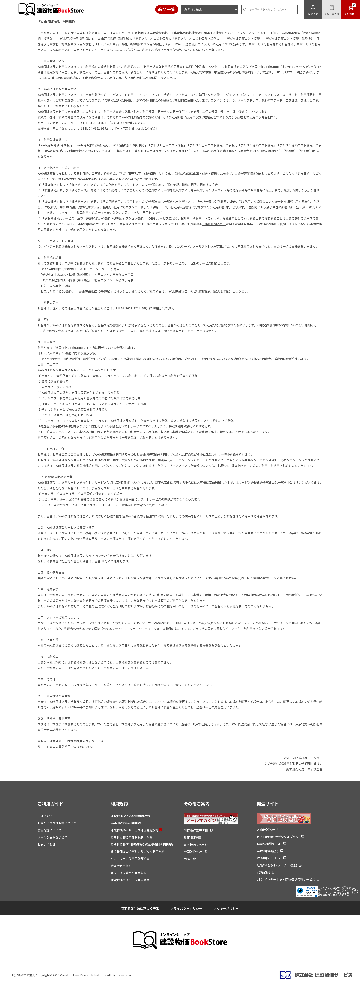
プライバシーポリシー (186, 908)
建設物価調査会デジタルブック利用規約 (138, 851)
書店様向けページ (196, 844)
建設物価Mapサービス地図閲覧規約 (135, 830)
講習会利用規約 (121, 865)
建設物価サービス (269, 858)
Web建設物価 (266, 829)
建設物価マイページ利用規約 (130, 880)
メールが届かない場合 (53, 837)
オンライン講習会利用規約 (129, 873)
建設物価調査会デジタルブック (278, 836)
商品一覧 (166, 9)
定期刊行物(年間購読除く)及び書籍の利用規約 (142, 844)
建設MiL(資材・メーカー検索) (277, 865)
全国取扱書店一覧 (196, 851)
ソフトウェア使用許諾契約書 (130, 858)
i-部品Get (263, 872)
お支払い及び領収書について (57, 823)
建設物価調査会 (267, 851)
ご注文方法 (45, 816)
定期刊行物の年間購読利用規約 (132, 837)
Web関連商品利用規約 (126, 823)
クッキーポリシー (226, 908)
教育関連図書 (193, 837)
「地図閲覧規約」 (214, 224)
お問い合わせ (47, 844)
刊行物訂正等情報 (196, 830)
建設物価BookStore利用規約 (130, 816)
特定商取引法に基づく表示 (140, 908)
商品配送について (50, 830)
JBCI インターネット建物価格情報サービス (286, 879)
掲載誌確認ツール (269, 844)
